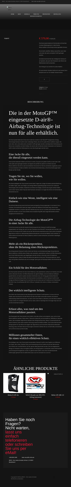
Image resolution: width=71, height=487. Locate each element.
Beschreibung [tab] (36, 102)
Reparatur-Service (36, 16)
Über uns (36, 14)
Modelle (27, 14)
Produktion (46, 14)
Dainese (45, 88)
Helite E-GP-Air (13, 395)
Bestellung (57, 14)
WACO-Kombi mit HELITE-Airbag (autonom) (35, 396)
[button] (54, 477)
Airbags (46, 87)
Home (12, 14)
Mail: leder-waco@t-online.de (38, 1)
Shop (19, 14)
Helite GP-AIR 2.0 (57, 395)
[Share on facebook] (45, 94)
